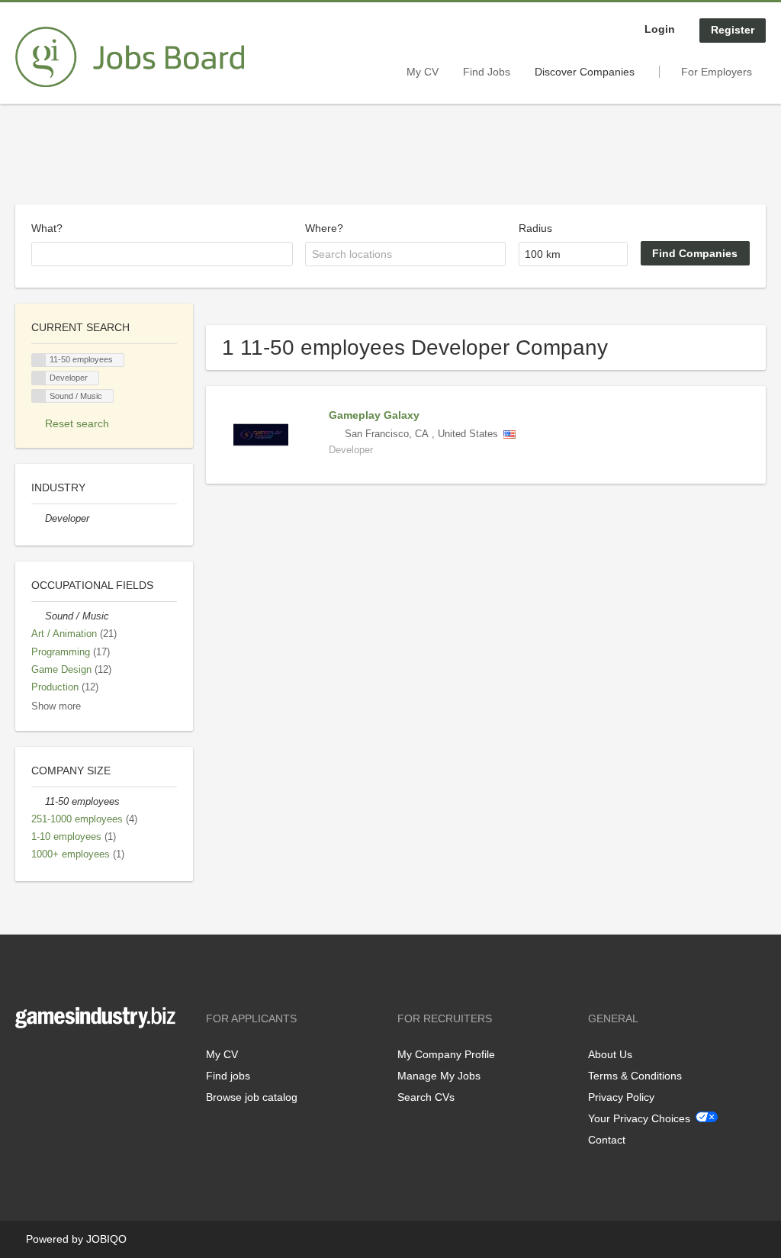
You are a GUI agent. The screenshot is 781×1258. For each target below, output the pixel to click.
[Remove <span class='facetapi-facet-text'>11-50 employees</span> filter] (39, 360)
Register (732, 30)
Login (659, 29)
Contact (606, 1140)
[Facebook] (26, 1060)
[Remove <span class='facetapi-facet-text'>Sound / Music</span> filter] (39, 396)
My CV (423, 72)
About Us (610, 1054)
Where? (324, 228)
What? (47, 228)
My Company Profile (446, 1054)
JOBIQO (106, 1239)
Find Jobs (486, 72)
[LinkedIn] (74, 1060)
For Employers (716, 72)
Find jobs (228, 1076)
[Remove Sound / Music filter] (38, 616)
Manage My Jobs (438, 1076)
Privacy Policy (621, 1097)
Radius (535, 228)
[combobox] (162, 254)
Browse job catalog (251, 1097)
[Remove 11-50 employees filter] (38, 801)
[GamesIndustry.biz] (129, 57)
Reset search (77, 423)
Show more (56, 706)
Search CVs (426, 1097)
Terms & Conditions (635, 1076)
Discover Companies (585, 72)
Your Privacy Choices (639, 1118)
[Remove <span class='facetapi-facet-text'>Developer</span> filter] (39, 378)
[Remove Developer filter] (38, 518)
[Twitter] (51, 1060)
